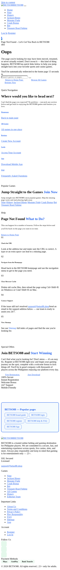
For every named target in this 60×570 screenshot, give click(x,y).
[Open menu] (25, 5)
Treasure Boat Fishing (17, 28)
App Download (34, 374)
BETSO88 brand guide (16, 415)
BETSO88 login (38, 415)
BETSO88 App (13, 427)
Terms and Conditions (17, 509)
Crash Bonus (13, 23)
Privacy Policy (13, 512)
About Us (11, 506)
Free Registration (12, 374)
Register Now (10, 82)
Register (12, 33)
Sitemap (12, 328)
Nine (9, 12)
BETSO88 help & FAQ (37, 421)
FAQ (9, 517)
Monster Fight (13, 20)
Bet (8, 25)
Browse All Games (38, 80)
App (9, 522)
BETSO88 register (14, 421)
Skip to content (8, 2)
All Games (12, 491)
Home (10, 10)
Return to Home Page (10, 235)
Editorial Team (14, 496)
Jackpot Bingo (13, 18)
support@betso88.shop (38, 306)
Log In (4, 33)
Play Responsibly (15, 514)
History (10, 15)
